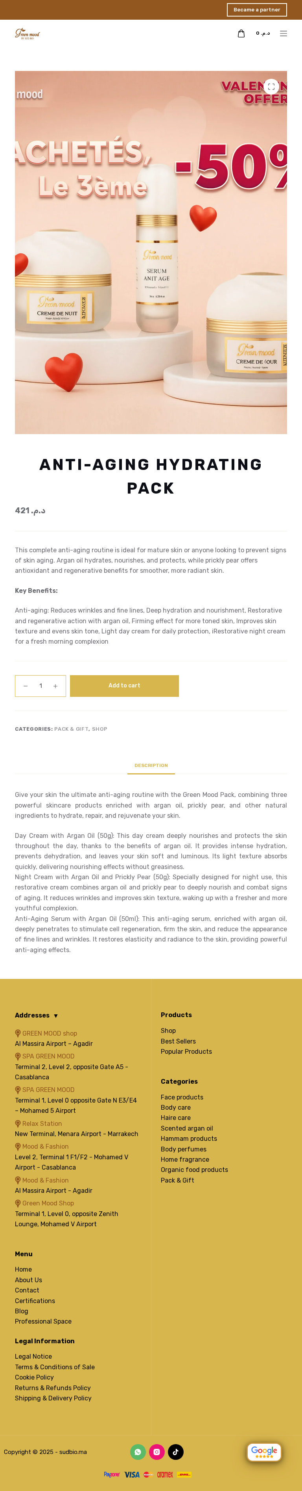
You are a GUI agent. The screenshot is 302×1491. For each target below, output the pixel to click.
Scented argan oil (187, 1128)
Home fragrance (185, 1159)
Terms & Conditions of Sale (55, 1367)
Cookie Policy (34, 1377)
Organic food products (194, 1169)
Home (23, 1269)
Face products (182, 1097)
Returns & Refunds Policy (53, 1388)
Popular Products (186, 1051)
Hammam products (189, 1138)
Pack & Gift (71, 729)
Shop (100, 729)
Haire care (176, 1117)
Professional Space (43, 1321)
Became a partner (257, 10)
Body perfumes (183, 1149)
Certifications (35, 1301)
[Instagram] (157, 1452)
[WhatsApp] (138, 1452)
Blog (21, 1311)
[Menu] (283, 33)
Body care (176, 1107)
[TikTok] (176, 1452)
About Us (28, 1280)
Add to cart (124, 685)
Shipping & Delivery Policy (53, 1398)
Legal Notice (33, 1356)
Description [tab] (151, 765)
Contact (27, 1290)
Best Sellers (178, 1041)
